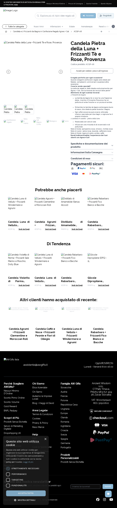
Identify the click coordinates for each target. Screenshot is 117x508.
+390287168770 (104, 363)
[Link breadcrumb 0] (6, 31)
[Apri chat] (108, 494)
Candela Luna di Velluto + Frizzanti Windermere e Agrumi (72, 335)
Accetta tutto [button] (26, 493)
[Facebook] (98, 500)
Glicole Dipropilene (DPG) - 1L (95, 281)
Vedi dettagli (24, 229)
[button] (26, 500)
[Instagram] (104, 500)
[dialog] (26, 470)
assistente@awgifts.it (35, 364)
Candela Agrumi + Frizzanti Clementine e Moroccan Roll (19, 333)
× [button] (45, 439)
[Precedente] (101, 31)
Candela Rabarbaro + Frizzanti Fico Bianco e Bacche (98, 335)
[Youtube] (111, 500)
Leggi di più (28, 462)
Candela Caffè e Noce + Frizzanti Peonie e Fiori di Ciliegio (45, 333)
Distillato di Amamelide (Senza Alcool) (72, 225)
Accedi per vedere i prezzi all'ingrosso (92, 71)
